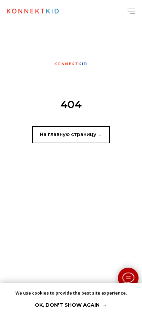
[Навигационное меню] (131, 11)
